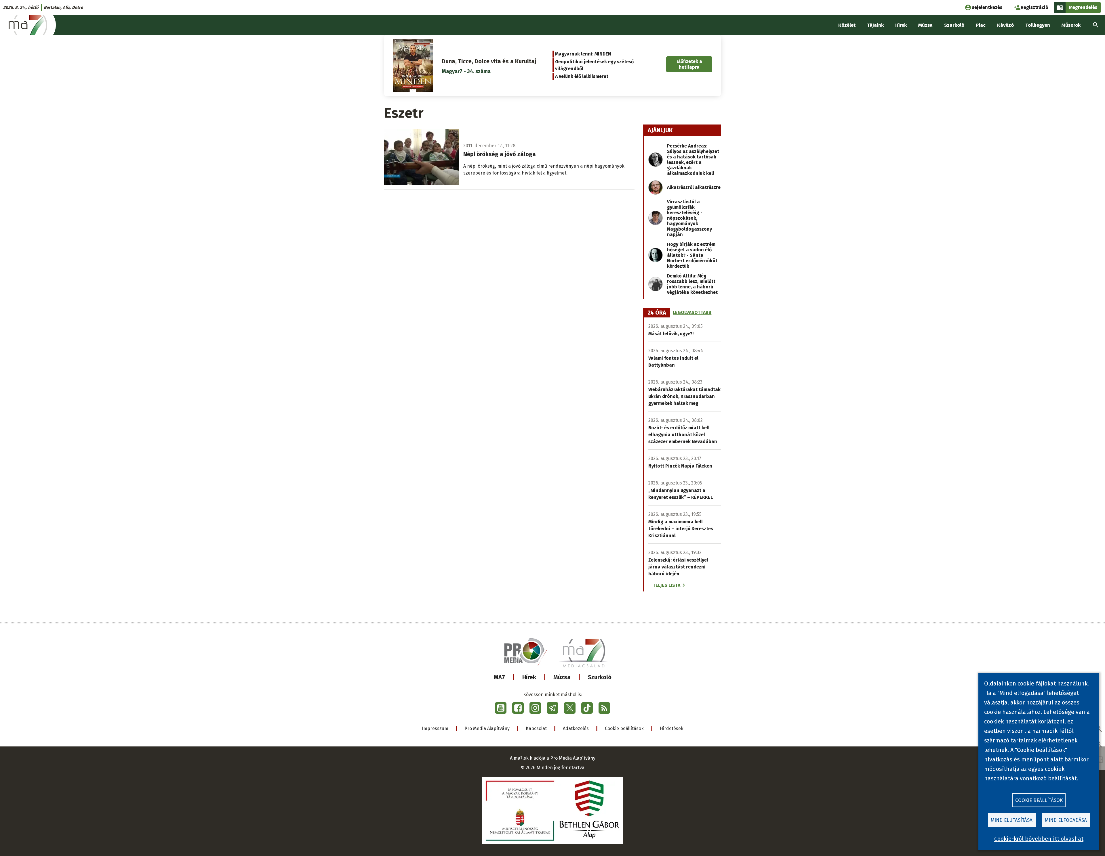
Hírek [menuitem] (901, 25)
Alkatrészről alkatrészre (694, 187)
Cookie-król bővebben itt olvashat (1038, 838)
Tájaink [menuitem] (875, 25)
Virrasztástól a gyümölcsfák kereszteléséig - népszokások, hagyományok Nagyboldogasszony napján (689, 218)
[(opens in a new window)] (500, 708)
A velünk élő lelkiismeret (581, 76)
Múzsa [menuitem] (925, 25)
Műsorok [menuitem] (1071, 25)
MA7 (499, 677)
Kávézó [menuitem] (1005, 25)
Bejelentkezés (986, 7)
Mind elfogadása (1066, 820)
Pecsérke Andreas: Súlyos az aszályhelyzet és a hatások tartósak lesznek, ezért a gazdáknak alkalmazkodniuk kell (693, 159)
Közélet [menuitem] (847, 25)
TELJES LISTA (666, 585)
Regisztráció (1034, 7)
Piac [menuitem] (981, 25)
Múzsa (562, 677)
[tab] (657, 313)
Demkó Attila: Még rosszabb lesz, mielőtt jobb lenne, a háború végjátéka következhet (692, 284)
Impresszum (435, 728)
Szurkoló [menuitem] (954, 25)
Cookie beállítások (624, 728)
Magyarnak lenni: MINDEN (583, 54)
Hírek (529, 677)
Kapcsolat (536, 728)
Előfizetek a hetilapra (689, 64)
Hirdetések (671, 728)
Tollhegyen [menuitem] (1037, 25)
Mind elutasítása (1011, 820)
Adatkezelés (576, 728)
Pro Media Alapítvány (487, 728)
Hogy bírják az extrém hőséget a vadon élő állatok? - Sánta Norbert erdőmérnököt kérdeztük (692, 255)
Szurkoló (599, 677)
